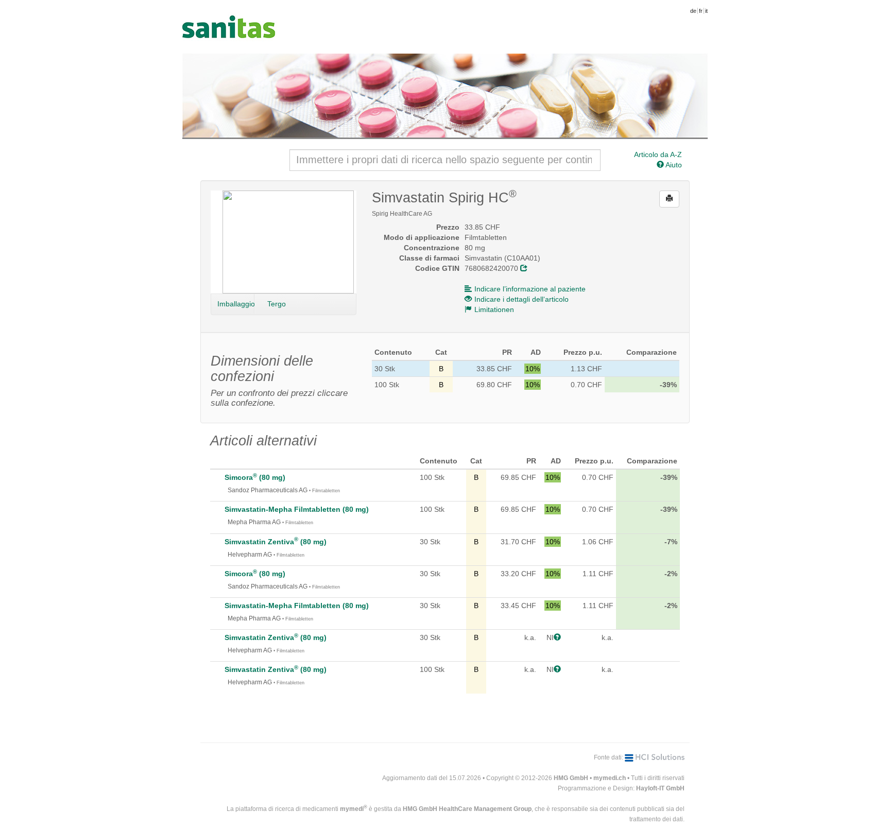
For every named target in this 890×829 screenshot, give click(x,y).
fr (701, 11)
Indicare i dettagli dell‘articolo (521, 299)
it (706, 11)
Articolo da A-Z (658, 154)
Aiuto (673, 165)
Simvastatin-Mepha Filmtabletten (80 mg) (297, 509)
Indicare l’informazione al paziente (530, 289)
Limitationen (494, 309)
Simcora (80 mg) (255, 477)
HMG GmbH (571, 778)
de (693, 11)
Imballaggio (235, 304)
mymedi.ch (609, 778)
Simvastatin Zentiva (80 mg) (276, 542)
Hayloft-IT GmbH (660, 788)
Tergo (276, 304)
